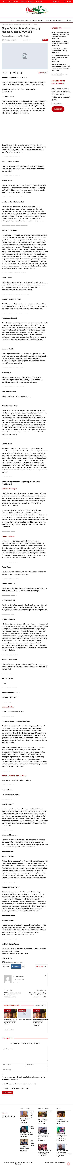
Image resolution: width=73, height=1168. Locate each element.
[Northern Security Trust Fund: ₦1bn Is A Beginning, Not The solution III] (61, 1114)
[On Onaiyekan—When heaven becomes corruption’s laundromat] (61, 1147)
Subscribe (58, 109)
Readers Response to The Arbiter (14, 962)
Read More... (5, 1113)
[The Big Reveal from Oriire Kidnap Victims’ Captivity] (24, 1114)
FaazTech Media (59, 1162)
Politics (35, 20)
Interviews (24, 1)
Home (12, 20)
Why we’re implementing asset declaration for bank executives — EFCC (37, 995)
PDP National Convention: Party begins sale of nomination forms (12, 995)
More (60, 20)
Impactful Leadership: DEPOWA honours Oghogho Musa (44, 1152)
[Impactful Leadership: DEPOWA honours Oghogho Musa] (42, 1147)
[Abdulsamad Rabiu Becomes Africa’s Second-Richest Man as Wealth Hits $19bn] (42, 1130)
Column (45, 39)
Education (48, 20)
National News (19, 20)
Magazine (31, 1)
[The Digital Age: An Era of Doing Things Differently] (24, 1013)
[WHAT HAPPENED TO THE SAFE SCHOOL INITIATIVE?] (42, 1114)
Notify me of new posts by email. (16, 1088)
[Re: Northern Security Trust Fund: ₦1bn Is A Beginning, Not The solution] (10, 1013)
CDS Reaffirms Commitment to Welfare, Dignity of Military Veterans (60, 57)
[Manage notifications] (68, 1163)
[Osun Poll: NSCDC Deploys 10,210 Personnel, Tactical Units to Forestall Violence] (24, 1142)
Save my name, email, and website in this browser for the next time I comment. (23, 1078)
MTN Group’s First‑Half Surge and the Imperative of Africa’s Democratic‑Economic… (60, 34)
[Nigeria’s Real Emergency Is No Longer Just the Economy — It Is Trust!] (61, 1130)
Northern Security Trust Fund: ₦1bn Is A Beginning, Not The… (64, 1119)
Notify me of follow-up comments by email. (20, 1084)
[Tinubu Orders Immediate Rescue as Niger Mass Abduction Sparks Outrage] (24, 1129)
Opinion (54, 20)
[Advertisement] (25, 130)
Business (28, 20)
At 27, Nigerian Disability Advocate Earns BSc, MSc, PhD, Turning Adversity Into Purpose (61, 66)
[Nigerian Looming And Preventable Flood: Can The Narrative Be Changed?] (39, 1013)
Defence (41, 20)
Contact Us (39, 1)
